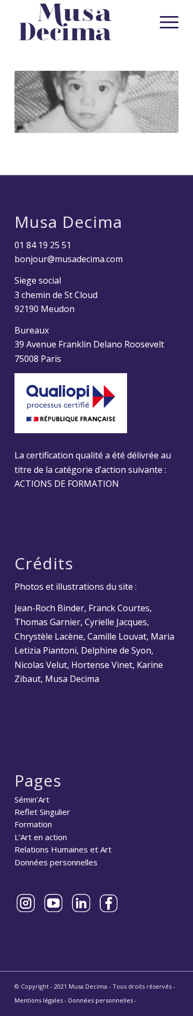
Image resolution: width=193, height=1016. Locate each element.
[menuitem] (164, 22)
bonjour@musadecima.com (68, 259)
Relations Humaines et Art (63, 849)
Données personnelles (56, 862)
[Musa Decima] (80, 22)
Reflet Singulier (42, 811)
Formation (33, 824)
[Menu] (164, 22)
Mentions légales (38, 1000)
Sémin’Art (31, 799)
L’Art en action (40, 837)
